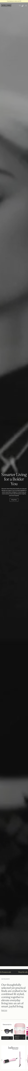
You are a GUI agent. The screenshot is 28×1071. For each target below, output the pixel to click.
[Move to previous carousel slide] (2, 1060)
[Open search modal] (19, 5)
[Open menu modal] (25, 5)
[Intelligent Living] (6, 5)
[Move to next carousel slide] (26, 1060)
